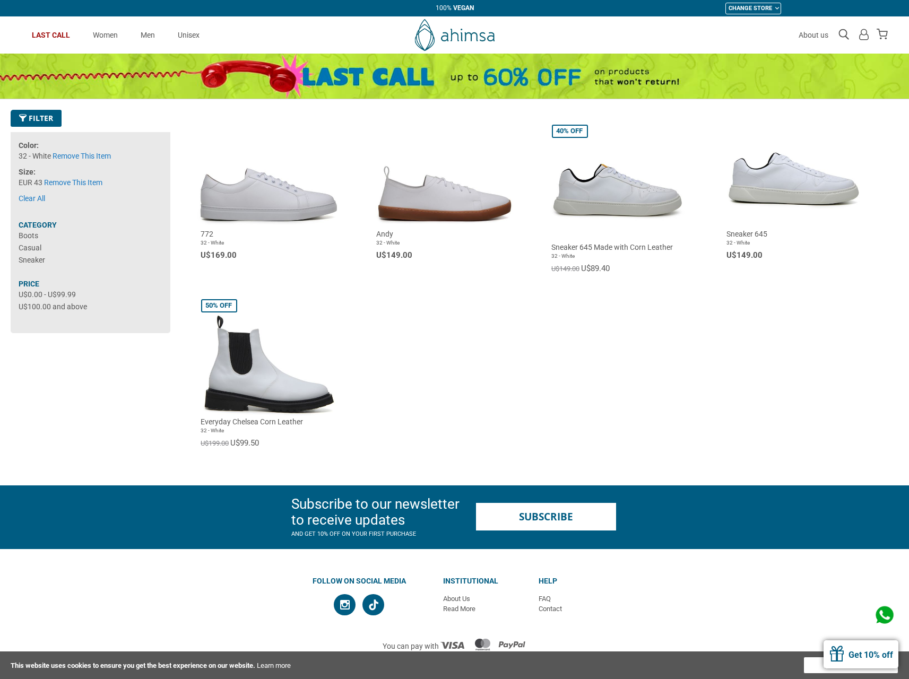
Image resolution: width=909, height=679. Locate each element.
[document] (454, 665)
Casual (30, 247)
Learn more (274, 665)
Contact (550, 609)
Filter (40, 118)
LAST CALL (51, 35)
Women (105, 35)
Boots (28, 235)
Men (148, 35)
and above (53, 306)
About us (813, 35)
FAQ (545, 599)
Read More (459, 609)
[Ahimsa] (455, 35)
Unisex (189, 35)
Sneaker (32, 260)
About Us (456, 599)
